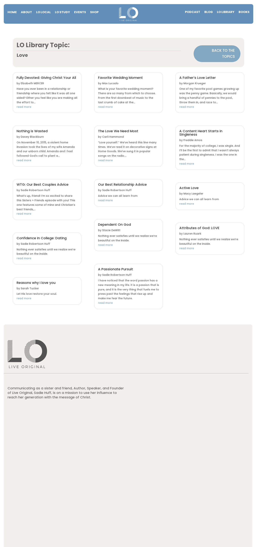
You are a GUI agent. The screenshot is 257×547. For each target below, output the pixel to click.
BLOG (208, 12)
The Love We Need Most (118, 131)
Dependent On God (114, 224)
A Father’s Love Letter (197, 77)
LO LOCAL (43, 12)
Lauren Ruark (192, 234)
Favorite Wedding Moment (120, 77)
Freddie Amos (192, 140)
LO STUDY (62, 12)
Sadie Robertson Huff (35, 190)
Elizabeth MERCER (32, 83)
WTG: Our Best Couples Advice (42, 184)
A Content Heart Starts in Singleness (200, 133)
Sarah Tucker (30, 288)
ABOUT (26, 12)
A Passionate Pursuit (115, 269)
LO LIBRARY (225, 12)
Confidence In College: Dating (42, 238)
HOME (12, 12)
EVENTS (80, 12)
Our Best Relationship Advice (122, 184)
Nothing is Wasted (32, 131)
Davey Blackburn (32, 137)
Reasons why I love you (36, 282)
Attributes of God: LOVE (199, 228)
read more (24, 107)
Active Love (189, 187)
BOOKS (244, 12)
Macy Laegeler (193, 193)
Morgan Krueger (194, 83)
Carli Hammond (113, 137)
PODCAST (192, 12)
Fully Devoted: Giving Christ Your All (46, 77)
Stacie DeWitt (111, 230)
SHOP (94, 12)
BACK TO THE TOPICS (223, 53)
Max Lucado (110, 83)
